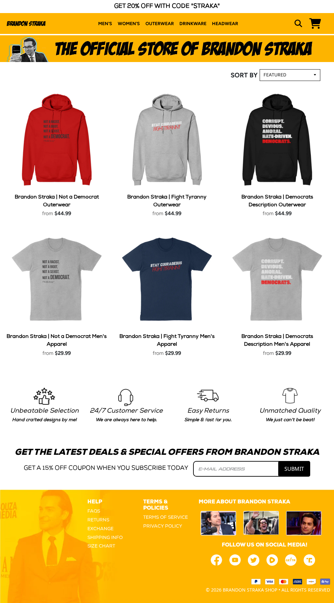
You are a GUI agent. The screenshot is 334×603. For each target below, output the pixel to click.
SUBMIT (294, 468)
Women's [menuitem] (129, 23)
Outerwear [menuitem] (159, 23)
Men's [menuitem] (105, 23)
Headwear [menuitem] (225, 23)
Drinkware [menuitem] (192, 23)
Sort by (244, 75)
